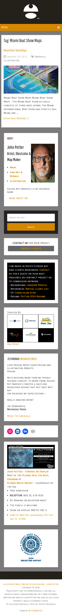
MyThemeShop (35, 610)
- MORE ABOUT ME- (18, 198)
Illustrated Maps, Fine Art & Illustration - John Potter (31, 584)
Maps (13, 167)
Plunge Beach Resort (20, 482)
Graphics (40, 56)
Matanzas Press (28, 359)
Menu (4, 27)
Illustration (11, 60)
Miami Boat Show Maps (15, 50)
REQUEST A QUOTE (31, 248)
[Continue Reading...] (16, 118)
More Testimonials (18, 415)
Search (30, 227)
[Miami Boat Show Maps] (31, 80)
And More (13, 344)
